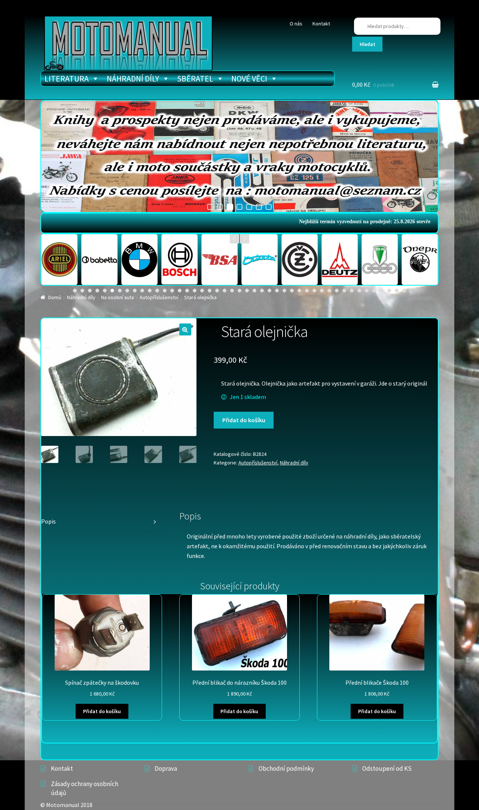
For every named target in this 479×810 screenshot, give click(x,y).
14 (172, 290)
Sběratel (195, 78)
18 (202, 290)
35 (329, 290)
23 (239, 290)
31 (299, 290)
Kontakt (321, 23)
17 (194, 290)
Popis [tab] (48, 521)
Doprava (166, 768)
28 (277, 290)
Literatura (67, 78)
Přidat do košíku (243, 420)
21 (224, 290)
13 (165, 290)
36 (337, 290)
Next (244, 238)
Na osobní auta (117, 297)
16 (187, 290)
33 (314, 290)
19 (209, 290)
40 (367, 290)
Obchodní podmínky (286, 768)
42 (382, 290)
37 (344, 290)
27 (269, 290)
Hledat (367, 44)
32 (307, 290)
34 (322, 290)
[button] (185, 329)
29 (284, 290)
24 (247, 290)
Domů (54, 297)
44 (397, 290)
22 (232, 290)
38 (352, 290)
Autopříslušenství (159, 297)
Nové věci (249, 78)
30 (292, 290)
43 (389, 290)
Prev (234, 238)
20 (217, 290)
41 (374, 290)
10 (142, 290)
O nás (296, 23)
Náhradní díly (133, 78)
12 (157, 290)
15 (179, 290)
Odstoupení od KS (387, 768)
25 (254, 290)
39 (359, 290)
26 (262, 290)
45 (404, 290)
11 (150, 290)
